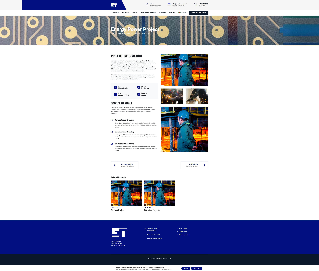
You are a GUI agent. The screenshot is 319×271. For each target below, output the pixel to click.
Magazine (162, 12)
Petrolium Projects (152, 210)
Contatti (172, 12)
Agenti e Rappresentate (148, 12)
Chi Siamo (116, 12)
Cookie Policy (183, 231)
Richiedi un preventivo (198, 12)
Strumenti (125, 12)
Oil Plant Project (118, 210)
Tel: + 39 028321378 (153, 234)
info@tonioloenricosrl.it (154, 238)
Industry (115, 207)
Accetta (186, 268)
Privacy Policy (183, 228)
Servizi (135, 12)
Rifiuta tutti (197, 268)
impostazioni (167, 269)
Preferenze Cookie (184, 235)
